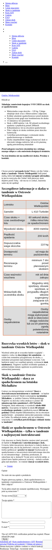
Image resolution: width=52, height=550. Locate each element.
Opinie (10, 466)
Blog (7, 5)
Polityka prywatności (16, 544)
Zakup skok (10, 20)
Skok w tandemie (12, 10)
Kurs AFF (9, 13)
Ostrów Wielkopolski (10, 95)
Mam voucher (11, 22)
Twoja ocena (7, 496)
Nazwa (5, 522)
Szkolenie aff (5, 542)
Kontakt (8, 24)
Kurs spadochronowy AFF (24, 542)
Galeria (8, 15)
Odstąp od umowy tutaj (36, 544)
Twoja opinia (8, 500)
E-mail (5, 527)
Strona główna (11, 3)
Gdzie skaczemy (12, 8)
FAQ (7, 17)
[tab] (29, 466)
